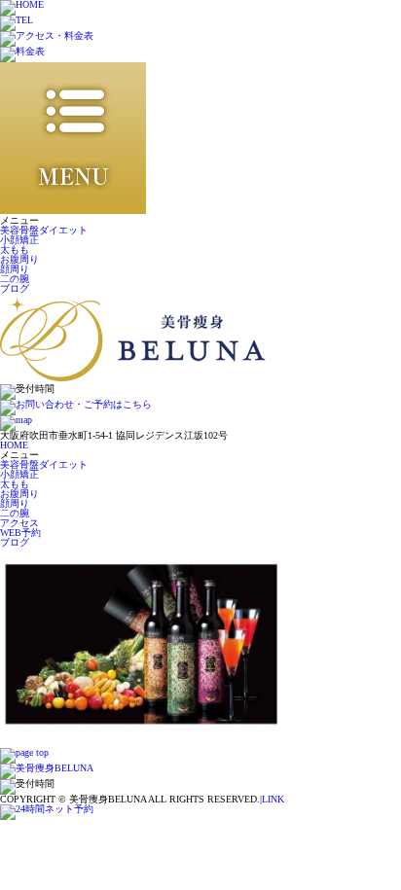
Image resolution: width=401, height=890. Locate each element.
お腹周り (19, 259)
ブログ (14, 288)
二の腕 (14, 278)
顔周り (14, 269)
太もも (14, 249)
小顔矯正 (19, 239)
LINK (273, 799)
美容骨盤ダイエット (44, 230)
